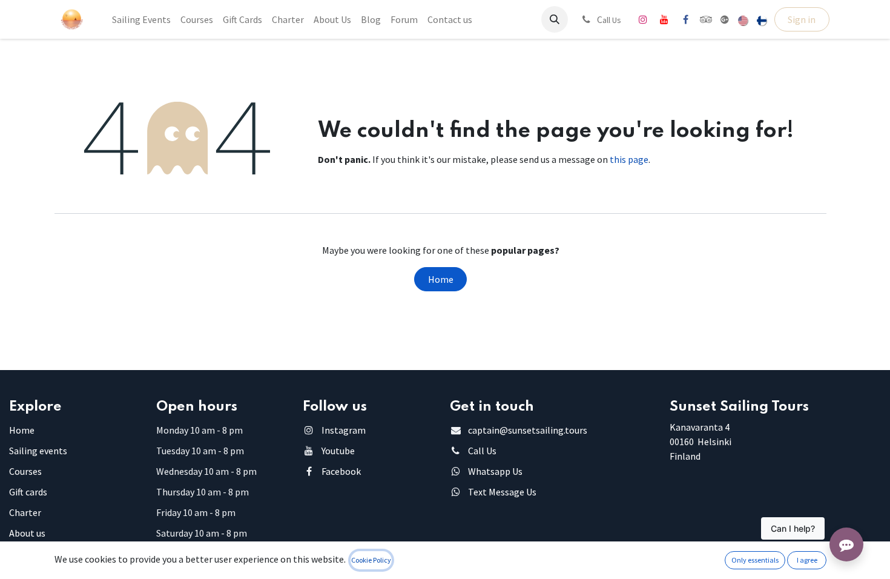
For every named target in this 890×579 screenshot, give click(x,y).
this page (629, 159)
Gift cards (28, 492)
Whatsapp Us (495, 471)
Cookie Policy (371, 559)
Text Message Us (502, 492)
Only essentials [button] (755, 559)
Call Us (482, 451)
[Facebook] (685, 19)
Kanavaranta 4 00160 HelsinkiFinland (700, 441)
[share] (724, 19)
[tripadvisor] (706, 19)
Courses (25, 471)
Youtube (338, 451)
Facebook (341, 471)
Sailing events (38, 451)
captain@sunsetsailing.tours (527, 430)
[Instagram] (643, 19)
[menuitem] (141, 19)
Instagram (343, 430)
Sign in (802, 19)
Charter (25, 512)
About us (27, 533)
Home (440, 279)
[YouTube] (664, 19)
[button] (554, 19)
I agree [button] (807, 559)
